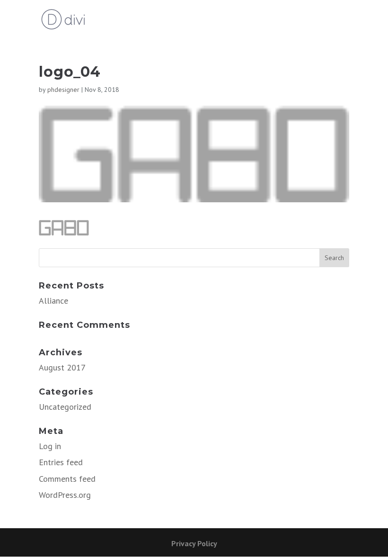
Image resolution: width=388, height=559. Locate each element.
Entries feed (61, 462)
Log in (50, 446)
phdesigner (63, 89)
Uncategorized (65, 406)
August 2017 (62, 367)
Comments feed (67, 478)
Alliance (53, 300)
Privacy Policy (194, 543)
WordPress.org (65, 494)
